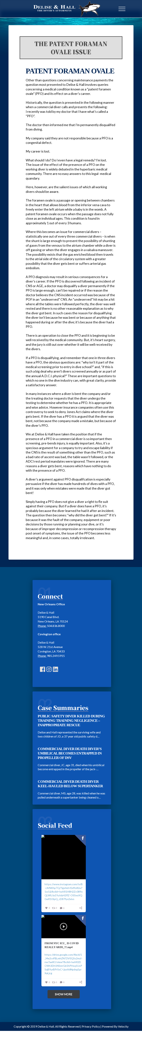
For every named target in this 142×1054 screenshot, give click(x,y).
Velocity (123, 1026)
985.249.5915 (56, 655)
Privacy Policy (91, 1026)
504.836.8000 (56, 625)
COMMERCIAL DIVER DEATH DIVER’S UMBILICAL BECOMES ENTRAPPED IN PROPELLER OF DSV (70, 753)
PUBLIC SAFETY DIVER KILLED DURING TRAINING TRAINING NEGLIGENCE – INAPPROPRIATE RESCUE (71, 720)
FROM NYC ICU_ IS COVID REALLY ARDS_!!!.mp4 (62, 945)
